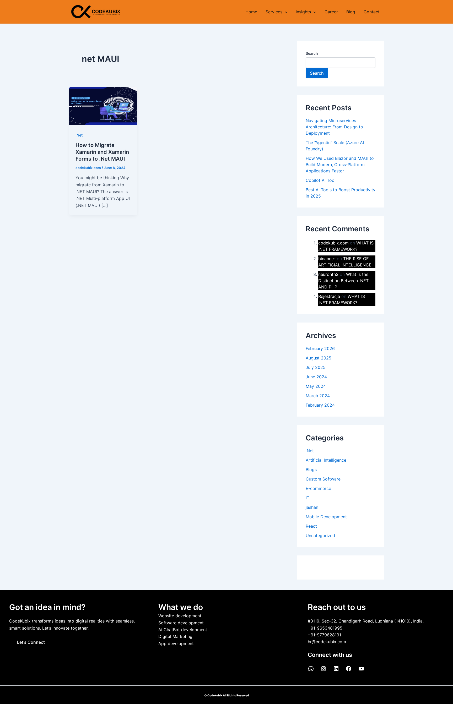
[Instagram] (323, 670)
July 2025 (316, 367)
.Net (79, 135)
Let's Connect (31, 642)
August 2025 (318, 358)
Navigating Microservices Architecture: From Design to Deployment (334, 127)
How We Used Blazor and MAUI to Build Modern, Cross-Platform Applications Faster (340, 164)
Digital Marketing (175, 636)
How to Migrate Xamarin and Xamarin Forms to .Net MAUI (102, 152)
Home (251, 11)
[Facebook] (349, 670)
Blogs (311, 469)
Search (312, 53)
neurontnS (328, 274)
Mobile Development (326, 516)
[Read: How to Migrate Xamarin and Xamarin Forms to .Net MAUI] (103, 105)
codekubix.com (333, 242)
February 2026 (320, 348)
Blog (350, 11)
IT (307, 497)
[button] (285, 11)
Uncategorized (320, 535)
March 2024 (318, 395)
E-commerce (318, 488)
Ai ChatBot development (182, 629)
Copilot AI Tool (321, 180)
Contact (372, 11)
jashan (312, 507)
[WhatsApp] (311, 670)
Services (274, 11)
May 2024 (316, 386)
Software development (181, 622)
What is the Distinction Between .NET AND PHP (343, 281)
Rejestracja (329, 296)
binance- (327, 258)
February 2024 (320, 405)
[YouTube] (361, 670)
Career (331, 11)
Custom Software (323, 479)
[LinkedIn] (336, 670)
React (311, 526)
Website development (179, 615)
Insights (303, 11)
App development (176, 643)
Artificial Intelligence (326, 460)
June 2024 (316, 376)
